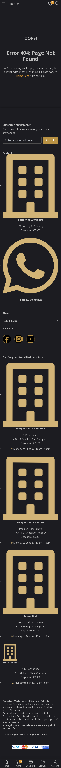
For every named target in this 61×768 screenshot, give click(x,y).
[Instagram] (18, 339)
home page (22, 75)
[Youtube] (30, 339)
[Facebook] (7, 339)
